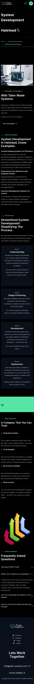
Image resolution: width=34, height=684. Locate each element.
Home (2, 41)
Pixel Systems (15, 678)
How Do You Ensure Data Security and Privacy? (16, 605)
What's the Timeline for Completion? (15, 574)
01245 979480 (15, 673)
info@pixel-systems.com (15, 666)
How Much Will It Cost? (10, 567)
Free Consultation (9, 123)
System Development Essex (15, 41)
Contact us (4, 117)
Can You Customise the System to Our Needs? (16, 596)
